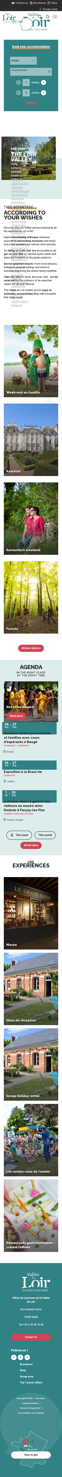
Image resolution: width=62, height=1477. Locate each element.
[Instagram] (27, 1357)
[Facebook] (14, 1357)
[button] (54, 16)
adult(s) (35, 82)
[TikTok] (20, 1357)
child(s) (35, 92)
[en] (54, 16)
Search (31, 102)
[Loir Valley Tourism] (36, 21)
